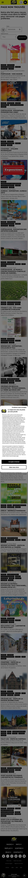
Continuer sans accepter (19, 407)
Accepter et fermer (14, 462)
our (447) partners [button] (9, 414)
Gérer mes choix (14, 467)
